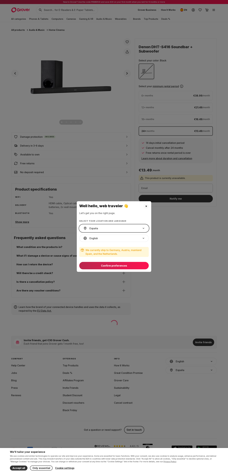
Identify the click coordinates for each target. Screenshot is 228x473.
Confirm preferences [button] (114, 265)
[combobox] (114, 228)
